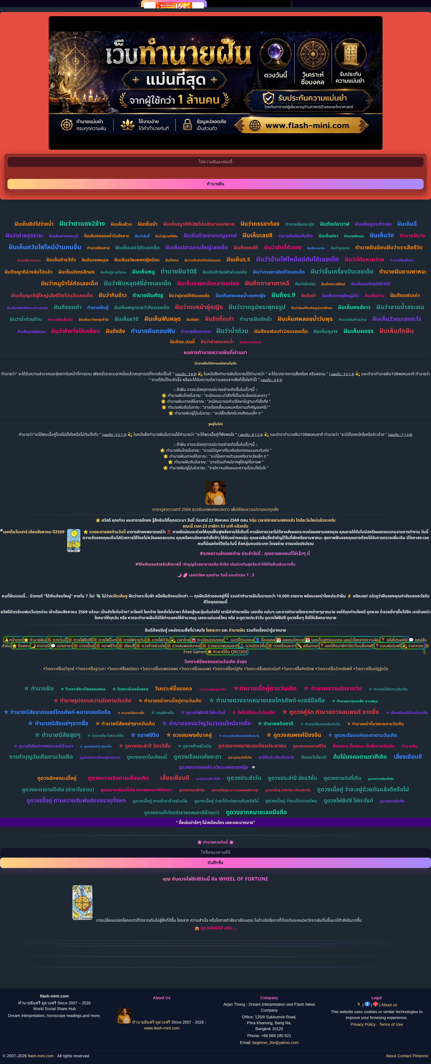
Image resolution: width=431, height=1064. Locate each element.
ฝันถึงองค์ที (246, 247)
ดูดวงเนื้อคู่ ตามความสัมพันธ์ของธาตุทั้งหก (76, 800)
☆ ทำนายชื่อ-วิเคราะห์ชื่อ (105, 735)
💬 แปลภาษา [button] (62, 645)
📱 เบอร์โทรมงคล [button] (240, 640)
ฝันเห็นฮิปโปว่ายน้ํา (34, 223)
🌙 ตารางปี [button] (41, 645)
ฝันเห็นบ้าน (374, 295)
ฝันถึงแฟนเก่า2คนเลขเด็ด (281, 331)
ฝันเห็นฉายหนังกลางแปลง (208, 283)
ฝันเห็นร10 (126, 318)
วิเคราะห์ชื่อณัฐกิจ (229, 668)
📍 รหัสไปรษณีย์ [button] (394, 640)
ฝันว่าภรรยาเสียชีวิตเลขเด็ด (279, 272)
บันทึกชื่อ (215, 862)
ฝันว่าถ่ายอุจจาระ (24, 235)
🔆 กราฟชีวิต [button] (106, 645)
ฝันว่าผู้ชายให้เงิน (166, 236)
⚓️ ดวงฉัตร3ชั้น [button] (253, 645)
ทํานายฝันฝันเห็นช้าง (295, 236)
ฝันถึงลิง (115, 331)
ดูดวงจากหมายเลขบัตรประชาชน (252, 745)
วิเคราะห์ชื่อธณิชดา (124, 668)
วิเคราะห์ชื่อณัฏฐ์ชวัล (372, 668)
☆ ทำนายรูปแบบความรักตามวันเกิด (92, 700)
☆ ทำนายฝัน (39, 688)
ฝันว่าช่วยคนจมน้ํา (217, 342)
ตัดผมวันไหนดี (313, 757)
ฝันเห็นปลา (328, 236)
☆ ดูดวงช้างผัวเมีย (194, 746)
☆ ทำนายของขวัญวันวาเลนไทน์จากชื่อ (206, 723)
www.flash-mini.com (161, 1028)
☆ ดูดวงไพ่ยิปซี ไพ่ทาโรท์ (202, 712)
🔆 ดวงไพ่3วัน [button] (158, 640)
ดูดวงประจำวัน (244, 778)
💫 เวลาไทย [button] (181, 640)
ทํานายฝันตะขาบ (195, 331)
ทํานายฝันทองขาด (29, 260)
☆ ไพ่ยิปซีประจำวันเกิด (253, 712)
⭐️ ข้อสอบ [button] (21, 645)
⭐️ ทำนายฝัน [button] (35, 640)
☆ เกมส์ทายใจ (162, 712)
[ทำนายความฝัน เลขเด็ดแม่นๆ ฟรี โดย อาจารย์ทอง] (215, 503)
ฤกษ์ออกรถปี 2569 (208, 779)
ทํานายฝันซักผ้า (256, 318)
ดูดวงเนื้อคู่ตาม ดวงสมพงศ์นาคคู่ (234, 790)
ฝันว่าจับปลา (305, 284)
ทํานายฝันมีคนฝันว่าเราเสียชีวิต (389, 247)
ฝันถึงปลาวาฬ (334, 223)
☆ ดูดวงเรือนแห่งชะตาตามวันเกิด (362, 735)
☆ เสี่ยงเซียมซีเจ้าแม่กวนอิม (407, 712)
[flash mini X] (359, 1005)
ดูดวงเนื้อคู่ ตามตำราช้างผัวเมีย (160, 801)
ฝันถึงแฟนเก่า (405, 295)
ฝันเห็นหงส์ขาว (354, 307)
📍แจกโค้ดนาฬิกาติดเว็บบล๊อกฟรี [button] (347, 645)
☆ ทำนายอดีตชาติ (275, 723)
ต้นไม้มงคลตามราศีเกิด (360, 756)
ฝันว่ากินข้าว (112, 295)
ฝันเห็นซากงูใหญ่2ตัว (340, 295)
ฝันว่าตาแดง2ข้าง (82, 223)
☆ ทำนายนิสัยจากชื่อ (130, 713)
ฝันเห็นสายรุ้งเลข (31, 331)
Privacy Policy (363, 1024)
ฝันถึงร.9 (283, 295)
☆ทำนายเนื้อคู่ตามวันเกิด (265, 688)
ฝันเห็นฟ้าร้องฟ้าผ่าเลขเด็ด (225, 272)
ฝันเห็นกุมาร (325, 331)
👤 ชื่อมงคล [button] (265, 640)
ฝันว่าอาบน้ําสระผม (400, 307)
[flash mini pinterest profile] (376, 1005)
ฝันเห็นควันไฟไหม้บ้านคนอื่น (45, 247)
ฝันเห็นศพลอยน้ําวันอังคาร (106, 236)
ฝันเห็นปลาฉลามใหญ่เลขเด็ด (196, 247)
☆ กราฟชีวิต (144, 734)
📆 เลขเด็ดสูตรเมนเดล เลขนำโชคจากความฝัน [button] (342, 640)
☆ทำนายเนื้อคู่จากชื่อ (212, 689)
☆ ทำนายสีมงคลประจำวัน (320, 723)
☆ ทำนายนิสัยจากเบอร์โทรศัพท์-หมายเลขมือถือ (57, 712)
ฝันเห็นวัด (382, 235)
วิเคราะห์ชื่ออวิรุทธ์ (59, 668)
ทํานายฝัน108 (179, 271)
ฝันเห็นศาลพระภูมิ (63, 236)
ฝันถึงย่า (193, 319)
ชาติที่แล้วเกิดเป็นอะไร (276, 757)
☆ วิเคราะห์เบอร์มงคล (130, 689)
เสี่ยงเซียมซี (408, 756)
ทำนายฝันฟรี (143, 1022)
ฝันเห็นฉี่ (407, 223)
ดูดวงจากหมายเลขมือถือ (256, 812)
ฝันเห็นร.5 (238, 259)
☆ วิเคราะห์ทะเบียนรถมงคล (82, 689)
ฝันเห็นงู (120, 596)
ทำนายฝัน (237, 630)
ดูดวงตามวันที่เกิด (342, 777)
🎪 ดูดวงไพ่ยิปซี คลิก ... (215, 928)
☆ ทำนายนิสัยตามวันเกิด (388, 688)
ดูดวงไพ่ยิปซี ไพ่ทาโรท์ (348, 800)
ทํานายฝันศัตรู (147, 295)
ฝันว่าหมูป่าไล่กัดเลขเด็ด (69, 283)
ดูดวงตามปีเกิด (392, 801)
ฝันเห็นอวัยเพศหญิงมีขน (137, 260)
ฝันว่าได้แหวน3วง (364, 259)
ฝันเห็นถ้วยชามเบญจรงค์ (210, 235)
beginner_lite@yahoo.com (275, 1042)
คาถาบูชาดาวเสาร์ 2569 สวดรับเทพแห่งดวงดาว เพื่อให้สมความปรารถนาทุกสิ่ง (215, 509)
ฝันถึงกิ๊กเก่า (219, 319)
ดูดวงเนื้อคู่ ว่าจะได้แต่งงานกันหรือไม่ (226, 801)
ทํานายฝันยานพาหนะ (403, 271)
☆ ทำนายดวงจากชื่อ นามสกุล (355, 700)
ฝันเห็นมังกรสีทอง (76, 271)
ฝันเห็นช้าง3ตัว (61, 259)
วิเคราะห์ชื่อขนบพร (196, 668)
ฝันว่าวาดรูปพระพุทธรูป (257, 307)
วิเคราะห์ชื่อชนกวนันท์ (263, 668)
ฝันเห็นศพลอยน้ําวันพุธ (305, 319)
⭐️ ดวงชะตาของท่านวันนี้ (105, 531)
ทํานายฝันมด (354, 235)
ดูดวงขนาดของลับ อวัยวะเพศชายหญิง (213, 767)
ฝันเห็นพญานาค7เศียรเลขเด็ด (141, 307)
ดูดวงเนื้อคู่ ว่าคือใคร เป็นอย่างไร (287, 790)
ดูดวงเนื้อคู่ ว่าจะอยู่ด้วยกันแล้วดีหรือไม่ (363, 789)
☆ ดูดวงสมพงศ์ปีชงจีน (293, 735)
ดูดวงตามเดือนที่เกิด (381, 779)
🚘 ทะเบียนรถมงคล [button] (208, 640)
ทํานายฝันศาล (98, 247)
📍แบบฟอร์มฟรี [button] (388, 645)
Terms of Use (391, 1024)
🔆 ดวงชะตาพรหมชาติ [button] (220, 645)
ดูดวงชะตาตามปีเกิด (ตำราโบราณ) (58, 789)
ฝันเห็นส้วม (121, 224)
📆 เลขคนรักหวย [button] (290, 640)
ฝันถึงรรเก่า (67, 307)
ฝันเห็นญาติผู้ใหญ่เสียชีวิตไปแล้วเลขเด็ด (52, 295)
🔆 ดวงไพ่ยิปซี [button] (80, 640)
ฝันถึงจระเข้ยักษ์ (333, 284)
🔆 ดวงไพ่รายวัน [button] (132, 640)
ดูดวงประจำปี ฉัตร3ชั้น (292, 777)
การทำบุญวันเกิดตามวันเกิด (41, 756)
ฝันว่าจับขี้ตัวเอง (283, 247)
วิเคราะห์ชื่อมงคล (173, 688)
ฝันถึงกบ (172, 260)
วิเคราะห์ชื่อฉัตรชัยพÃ (335, 668)
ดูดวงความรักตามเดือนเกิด (118, 777)
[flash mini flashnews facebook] (368, 1005)
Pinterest (420, 1056)
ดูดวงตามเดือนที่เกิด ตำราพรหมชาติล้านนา (136, 789)
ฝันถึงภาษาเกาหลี (267, 283)
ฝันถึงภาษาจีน (316, 248)
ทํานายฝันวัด (413, 235)
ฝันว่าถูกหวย (340, 248)
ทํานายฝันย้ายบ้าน (353, 319)
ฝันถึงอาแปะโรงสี (250, 342)
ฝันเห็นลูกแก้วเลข (373, 223)
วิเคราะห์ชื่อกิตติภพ (299, 668)
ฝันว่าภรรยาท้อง (259, 223)
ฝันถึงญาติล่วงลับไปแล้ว (28, 271)
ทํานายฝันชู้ (97, 307)
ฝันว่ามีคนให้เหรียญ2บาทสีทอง (311, 308)
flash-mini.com (41, 1056)
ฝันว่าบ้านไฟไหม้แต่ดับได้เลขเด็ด (297, 259)
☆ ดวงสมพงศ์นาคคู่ (189, 734)
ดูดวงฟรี (163, 1022)
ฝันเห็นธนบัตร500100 (370, 284)
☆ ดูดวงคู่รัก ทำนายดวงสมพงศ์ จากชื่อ (330, 712)
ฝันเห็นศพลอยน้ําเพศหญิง (241, 295)
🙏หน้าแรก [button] (14, 640)
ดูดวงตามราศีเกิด (192, 790)
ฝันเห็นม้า (148, 223)
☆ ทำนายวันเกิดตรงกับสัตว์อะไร (239, 736)
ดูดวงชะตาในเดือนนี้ (147, 756)
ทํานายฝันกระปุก (299, 224)
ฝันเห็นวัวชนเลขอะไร (396, 319)
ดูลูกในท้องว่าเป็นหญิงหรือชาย (100, 757)
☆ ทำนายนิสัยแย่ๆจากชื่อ (57, 723)
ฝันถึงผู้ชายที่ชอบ (113, 272)
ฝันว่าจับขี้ (142, 235)
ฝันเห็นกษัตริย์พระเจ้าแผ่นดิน (27, 308)
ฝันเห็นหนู (143, 271)
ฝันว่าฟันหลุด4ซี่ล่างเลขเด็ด (137, 283)
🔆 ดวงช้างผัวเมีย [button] (151, 645)
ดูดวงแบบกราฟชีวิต (309, 746)
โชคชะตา (213, 630)
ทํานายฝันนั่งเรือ (60, 319)
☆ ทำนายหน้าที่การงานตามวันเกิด (375, 723)
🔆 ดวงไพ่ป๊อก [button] (105, 640)
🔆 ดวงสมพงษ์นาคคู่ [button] (184, 645)
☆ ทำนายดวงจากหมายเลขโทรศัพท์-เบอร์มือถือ (266, 700)
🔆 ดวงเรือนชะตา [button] (282, 645)
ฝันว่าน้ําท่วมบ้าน (26, 319)
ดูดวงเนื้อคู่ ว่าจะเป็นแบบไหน (291, 801)
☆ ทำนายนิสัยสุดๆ (57, 735)
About (391, 1056)
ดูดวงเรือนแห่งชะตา (197, 756)
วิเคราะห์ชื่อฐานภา (92, 668)
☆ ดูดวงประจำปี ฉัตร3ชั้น (96, 746)
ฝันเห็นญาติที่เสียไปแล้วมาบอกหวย (199, 223)
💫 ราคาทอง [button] (413, 645)
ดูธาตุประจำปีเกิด (240, 757)
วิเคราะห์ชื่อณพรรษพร (160, 668)
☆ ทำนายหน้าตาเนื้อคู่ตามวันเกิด (170, 700)
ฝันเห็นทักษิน (396, 330)
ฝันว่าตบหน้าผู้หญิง (199, 307)
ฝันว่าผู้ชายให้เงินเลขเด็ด (189, 295)
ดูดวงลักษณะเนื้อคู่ (56, 777)
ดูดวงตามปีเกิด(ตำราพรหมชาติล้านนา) (181, 812)
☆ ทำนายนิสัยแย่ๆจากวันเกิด (125, 723)
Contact (404, 1056)
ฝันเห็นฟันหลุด (162, 319)
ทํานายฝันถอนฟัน (153, 331)
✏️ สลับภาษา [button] (308, 645)
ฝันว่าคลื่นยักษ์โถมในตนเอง (202, 260)
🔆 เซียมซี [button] (127, 645)
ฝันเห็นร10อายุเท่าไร (94, 319)
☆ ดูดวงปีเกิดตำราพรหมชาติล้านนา (43, 746)
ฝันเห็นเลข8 (257, 235)
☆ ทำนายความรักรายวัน (332, 688)
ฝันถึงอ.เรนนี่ (182, 341)
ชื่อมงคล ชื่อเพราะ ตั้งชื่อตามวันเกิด (364, 746)
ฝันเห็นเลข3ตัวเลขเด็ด (137, 247)
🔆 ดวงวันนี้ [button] (57, 640)
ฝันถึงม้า (308, 295)
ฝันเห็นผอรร (358, 331)
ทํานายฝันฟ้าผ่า (402, 259)
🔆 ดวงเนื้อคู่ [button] (84, 645)
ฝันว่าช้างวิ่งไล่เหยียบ (75, 331)
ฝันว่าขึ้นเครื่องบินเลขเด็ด (342, 271)
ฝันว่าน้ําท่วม (232, 330)
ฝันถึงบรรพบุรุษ (94, 260)
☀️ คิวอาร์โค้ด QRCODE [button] (227, 651)
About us (389, 1005)
